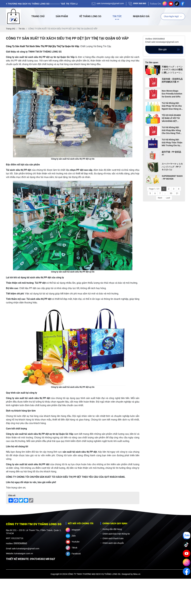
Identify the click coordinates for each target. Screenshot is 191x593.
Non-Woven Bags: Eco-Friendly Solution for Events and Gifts (172, 94)
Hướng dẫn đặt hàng (112, 529)
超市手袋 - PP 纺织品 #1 (171, 153)
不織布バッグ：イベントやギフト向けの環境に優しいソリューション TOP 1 (172, 69)
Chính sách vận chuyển (113, 543)
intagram (76, 530)
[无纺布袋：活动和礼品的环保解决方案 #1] (152, 82)
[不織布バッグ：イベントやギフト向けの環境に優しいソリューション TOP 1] (152, 70)
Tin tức (117, 16)
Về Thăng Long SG (90, 16)
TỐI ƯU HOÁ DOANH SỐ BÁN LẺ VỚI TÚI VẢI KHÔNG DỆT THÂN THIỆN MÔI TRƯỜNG (171, 118)
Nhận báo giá (141, 16)
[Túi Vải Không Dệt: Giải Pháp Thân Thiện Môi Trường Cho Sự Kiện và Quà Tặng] (152, 143)
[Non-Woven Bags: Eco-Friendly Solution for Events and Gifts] (152, 94)
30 (171, 193)
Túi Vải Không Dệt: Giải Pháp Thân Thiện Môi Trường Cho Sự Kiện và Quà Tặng (172, 142)
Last (168, 198)
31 (177, 193)
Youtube (75, 542)
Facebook (76, 553)
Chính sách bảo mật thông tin (116, 534)
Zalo (74, 536)
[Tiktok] (186, 544)
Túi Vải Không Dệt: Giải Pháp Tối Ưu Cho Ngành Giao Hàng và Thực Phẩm (172, 106)
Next (160, 198)
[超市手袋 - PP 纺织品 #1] (152, 155)
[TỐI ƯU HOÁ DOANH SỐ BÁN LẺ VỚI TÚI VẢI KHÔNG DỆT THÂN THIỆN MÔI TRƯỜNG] (152, 119)
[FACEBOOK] (186, 571)
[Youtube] (186, 553)
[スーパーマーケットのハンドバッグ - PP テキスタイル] (152, 167)
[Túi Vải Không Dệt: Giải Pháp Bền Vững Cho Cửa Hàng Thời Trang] (152, 131)
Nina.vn (136, 574)
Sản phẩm (62, 16)
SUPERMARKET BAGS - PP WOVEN (172, 177)
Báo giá (162, 49)
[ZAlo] (186, 535)
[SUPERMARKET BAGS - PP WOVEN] (152, 179)
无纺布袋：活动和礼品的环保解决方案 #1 (172, 80)
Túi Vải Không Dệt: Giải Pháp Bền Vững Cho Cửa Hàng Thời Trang (171, 130)
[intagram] (186, 562)
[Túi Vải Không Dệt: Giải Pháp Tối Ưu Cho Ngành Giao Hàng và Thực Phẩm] (152, 107)
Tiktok (74, 547)
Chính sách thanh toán (113, 538)
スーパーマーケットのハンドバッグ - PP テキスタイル (172, 167)
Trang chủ (37, 16)
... (165, 193)
